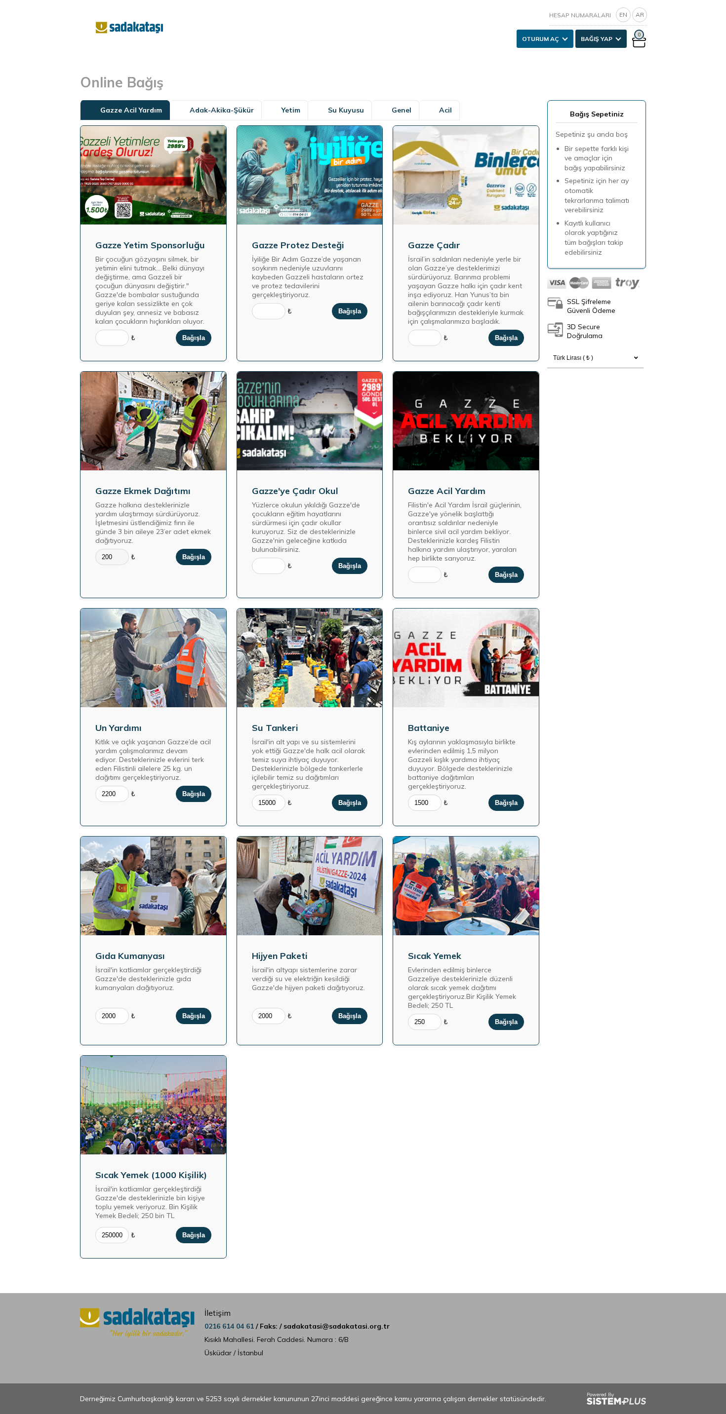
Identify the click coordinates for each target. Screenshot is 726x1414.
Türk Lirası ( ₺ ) (573, 357)
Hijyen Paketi (280, 955)
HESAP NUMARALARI (580, 15)
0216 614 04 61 (230, 1326)
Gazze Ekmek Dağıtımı (143, 491)
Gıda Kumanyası (130, 955)
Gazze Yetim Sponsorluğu (150, 245)
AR (640, 14)
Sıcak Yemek (434, 955)
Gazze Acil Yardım (446, 491)
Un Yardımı (118, 727)
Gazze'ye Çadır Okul (295, 491)
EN (623, 14)
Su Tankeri (275, 727)
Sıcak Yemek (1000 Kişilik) (151, 1175)
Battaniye (428, 727)
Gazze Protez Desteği (298, 245)
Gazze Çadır (434, 245)
